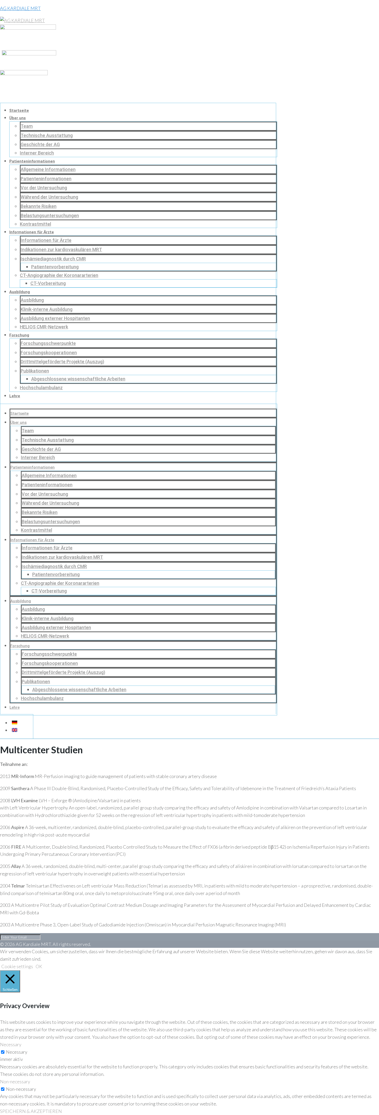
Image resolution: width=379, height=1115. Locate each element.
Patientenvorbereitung (55, 266)
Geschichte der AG (40, 144)
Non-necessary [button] (15, 1081)
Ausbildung (19, 292)
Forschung (19, 335)
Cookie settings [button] (17, 966)
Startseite (19, 110)
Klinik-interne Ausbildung (46, 309)
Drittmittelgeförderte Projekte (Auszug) (62, 361)
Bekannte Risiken (38, 206)
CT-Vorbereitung (48, 283)
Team (27, 126)
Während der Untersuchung (49, 197)
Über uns (17, 118)
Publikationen (35, 371)
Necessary (16, 1052)
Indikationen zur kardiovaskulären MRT (61, 249)
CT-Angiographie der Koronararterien (59, 275)
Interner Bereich (37, 153)
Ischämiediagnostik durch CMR (53, 258)
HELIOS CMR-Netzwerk (44, 327)
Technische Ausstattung (47, 135)
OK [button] (39, 966)
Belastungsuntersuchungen (50, 215)
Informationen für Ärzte (31, 232)
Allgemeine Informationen (48, 169)
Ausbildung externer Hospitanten (55, 318)
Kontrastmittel (35, 224)
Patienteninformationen (32, 161)
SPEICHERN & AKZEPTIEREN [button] (31, 1111)
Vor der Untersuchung (44, 187)
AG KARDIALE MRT (20, 8)
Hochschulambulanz (41, 387)
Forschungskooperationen (49, 352)
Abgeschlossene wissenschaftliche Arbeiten (78, 379)
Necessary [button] (10, 1044)
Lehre (14, 396)
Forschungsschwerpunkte (48, 343)
